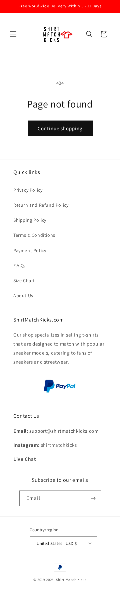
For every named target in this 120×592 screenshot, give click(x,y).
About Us (23, 295)
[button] (13, 34)
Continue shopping (60, 128)
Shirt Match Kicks (71, 579)
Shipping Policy (29, 220)
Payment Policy (29, 250)
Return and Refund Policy (40, 205)
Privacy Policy (27, 190)
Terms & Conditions (34, 235)
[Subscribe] (93, 498)
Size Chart (24, 280)
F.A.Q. (19, 265)
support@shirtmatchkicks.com (63, 431)
